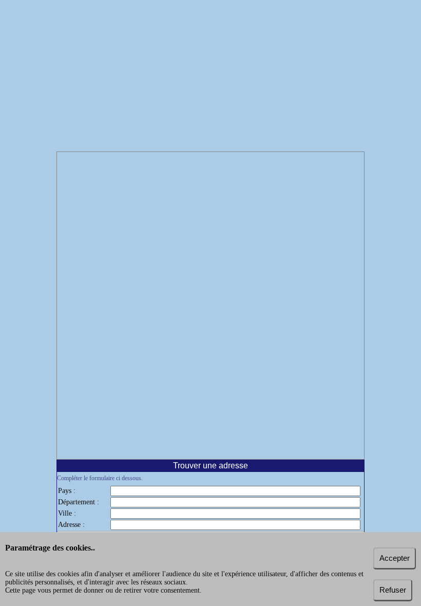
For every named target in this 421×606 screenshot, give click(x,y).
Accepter (394, 558)
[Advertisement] (210, 77)
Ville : (67, 513)
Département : (78, 502)
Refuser (392, 589)
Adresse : (71, 524)
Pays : (66, 491)
